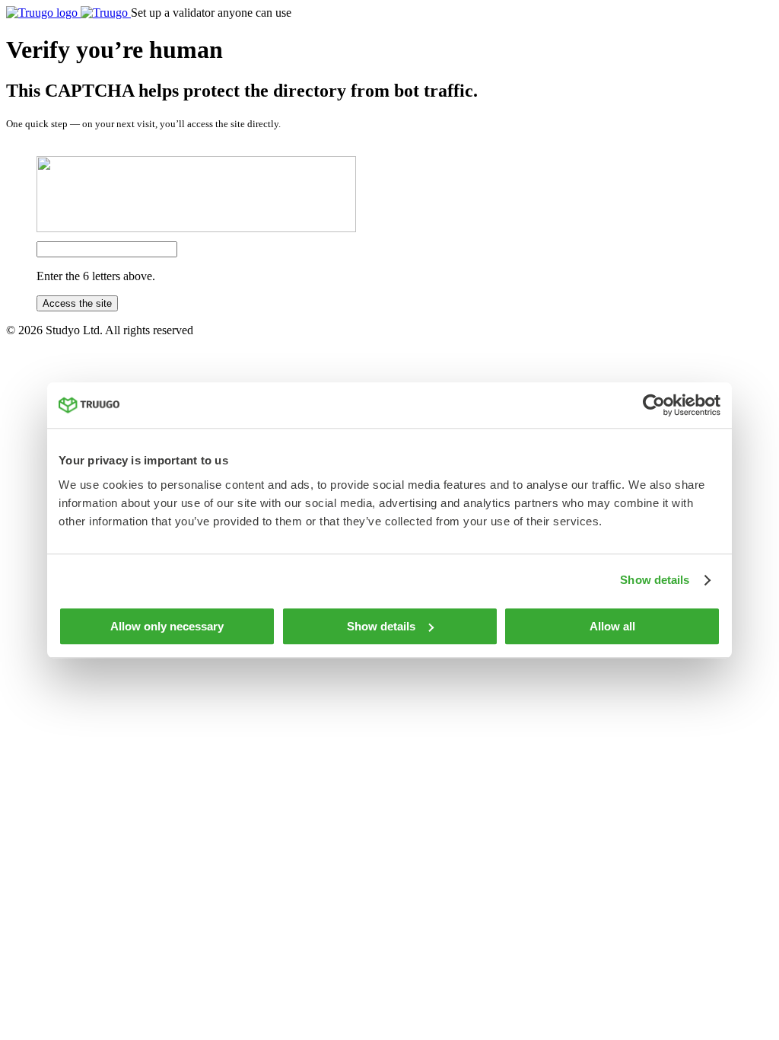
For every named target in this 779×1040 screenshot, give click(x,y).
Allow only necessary (167, 626)
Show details (654, 579)
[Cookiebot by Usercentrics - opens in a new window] (653, 405)
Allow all (612, 626)
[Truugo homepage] (68, 12)
